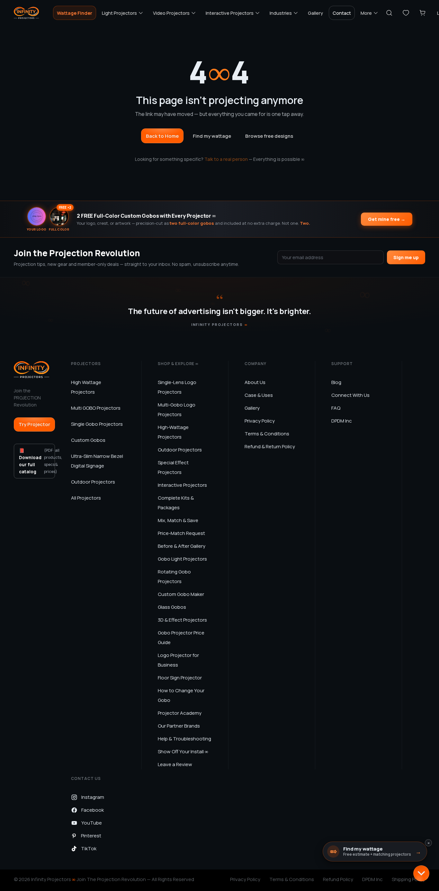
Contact (342, 13)
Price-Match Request (181, 533)
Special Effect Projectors (173, 467)
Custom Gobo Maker (181, 594)
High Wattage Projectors (86, 387)
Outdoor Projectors (93, 481)
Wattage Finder (74, 13)
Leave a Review (175, 764)
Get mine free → (386, 219)
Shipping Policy (408, 879)
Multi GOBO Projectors (96, 408)
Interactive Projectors (182, 485)
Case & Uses (259, 395)
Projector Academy (180, 713)
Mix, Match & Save (178, 520)
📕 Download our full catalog (37, 461)
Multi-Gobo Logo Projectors (176, 409)
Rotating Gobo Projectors (174, 576)
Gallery (315, 13)
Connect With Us (350, 395)
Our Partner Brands (179, 725)
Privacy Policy (260, 420)
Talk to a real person (226, 159)
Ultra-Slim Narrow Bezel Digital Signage (97, 461)
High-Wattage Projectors (173, 432)
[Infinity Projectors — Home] (26, 13)
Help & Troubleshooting (184, 738)
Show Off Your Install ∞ (183, 751)
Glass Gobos (172, 607)
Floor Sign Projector (180, 677)
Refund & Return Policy (270, 446)
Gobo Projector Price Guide (181, 637)
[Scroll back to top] (421, 873)
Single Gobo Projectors (97, 424)
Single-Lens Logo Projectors (177, 387)
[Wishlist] (406, 13)
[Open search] (389, 13)
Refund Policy (338, 879)
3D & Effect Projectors (182, 619)
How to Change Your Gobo (181, 695)
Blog (336, 382)
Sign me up (406, 257)
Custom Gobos (88, 440)
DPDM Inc (341, 420)
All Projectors (86, 497)
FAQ (335, 408)
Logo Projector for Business (178, 660)
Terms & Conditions (267, 433)
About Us (255, 382)
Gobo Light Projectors (182, 558)
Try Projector (34, 424)
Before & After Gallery (181, 546)
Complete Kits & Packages (176, 502)
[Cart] (423, 13)
